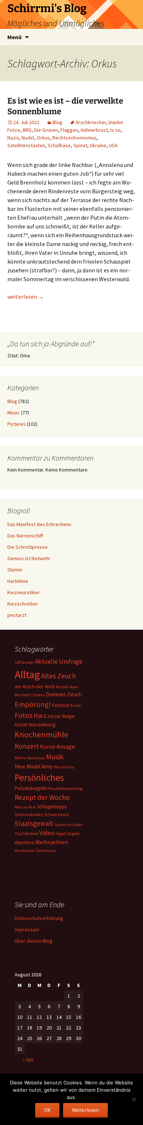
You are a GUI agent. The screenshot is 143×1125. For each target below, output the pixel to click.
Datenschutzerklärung (39, 918)
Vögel (60, 833)
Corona (38, 694)
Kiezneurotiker (23, 592)
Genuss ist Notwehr (28, 558)
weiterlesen (25, 296)
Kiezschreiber (22, 603)
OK (47, 1110)
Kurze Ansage (57, 746)
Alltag (27, 674)
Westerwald (24, 850)
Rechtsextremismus (74, 137)
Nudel (28, 137)
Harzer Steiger (61, 716)
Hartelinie (17, 581)
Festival (60, 705)
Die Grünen (46, 130)
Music (13, 412)
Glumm (14, 569)
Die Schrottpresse (27, 547)
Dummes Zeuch (64, 694)
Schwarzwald (56, 814)
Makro (20, 757)
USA (113, 145)
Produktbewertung (65, 788)
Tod (18, 833)
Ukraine (98, 145)
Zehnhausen (45, 850)
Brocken (22, 694)
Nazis (13, 137)
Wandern (24, 842)
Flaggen (69, 130)
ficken (76, 705)
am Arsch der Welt (35, 686)
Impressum (27, 929)
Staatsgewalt (34, 823)
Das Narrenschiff (25, 535)
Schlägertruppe (52, 807)
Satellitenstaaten (26, 145)
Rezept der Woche (42, 797)
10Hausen (24, 662)
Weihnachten (51, 842)
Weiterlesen (85, 1110)
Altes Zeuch (58, 675)
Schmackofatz (29, 814)
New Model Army (34, 766)
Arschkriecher (91, 122)
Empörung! (33, 704)
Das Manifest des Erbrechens (39, 524)
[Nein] (134, 1099)
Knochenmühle (41, 734)
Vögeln (73, 833)
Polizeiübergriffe (31, 788)
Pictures (16, 424)
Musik (54, 756)
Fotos (23, 715)
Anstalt (62, 686)
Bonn (74, 687)
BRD (27, 130)
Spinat (80, 145)
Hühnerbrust (94, 130)
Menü (14, 37)
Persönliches (39, 777)
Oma (70, 767)
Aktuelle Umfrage (58, 662)
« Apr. (28, 1059)
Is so (115, 130)
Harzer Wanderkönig (35, 725)
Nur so (60, 767)
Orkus (43, 137)
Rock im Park (25, 807)
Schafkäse (59, 145)
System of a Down (68, 824)
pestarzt (16, 615)
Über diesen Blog (33, 941)
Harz (40, 715)
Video (46, 833)
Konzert (27, 746)
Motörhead (36, 758)
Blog (57, 122)
